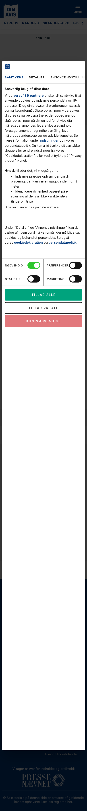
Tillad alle (43, 295)
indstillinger (49, 140)
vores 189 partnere (28, 95)
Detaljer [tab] (37, 77)
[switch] (75, 265)
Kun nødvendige (43, 321)
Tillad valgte (43, 308)
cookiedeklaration (28, 242)
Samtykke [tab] (14, 77)
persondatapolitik (63, 242)
